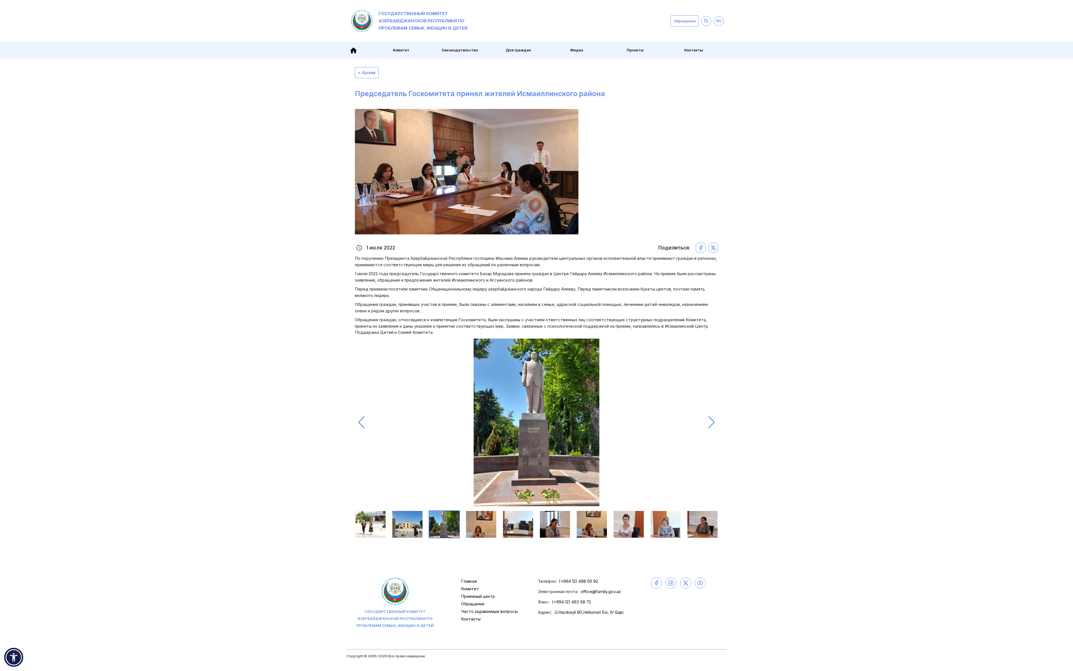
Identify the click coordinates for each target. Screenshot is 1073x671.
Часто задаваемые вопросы (489, 611)
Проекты (635, 50)
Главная (469, 581)
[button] (361, 422)
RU (718, 20)
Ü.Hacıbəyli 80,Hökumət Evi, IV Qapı (588, 612)
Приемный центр (478, 596)
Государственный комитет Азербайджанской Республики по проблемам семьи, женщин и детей (423, 21)
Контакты (693, 50)
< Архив (367, 72)
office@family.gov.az (601, 591)
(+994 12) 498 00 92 (578, 581)
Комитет (470, 588)
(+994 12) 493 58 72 (571, 602)
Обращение (684, 21)
